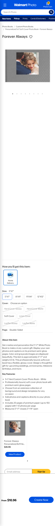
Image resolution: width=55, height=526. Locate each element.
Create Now (41, 499)
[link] (15, 437)
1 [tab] (12, 93)
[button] (31, 37)
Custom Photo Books (24, 26)
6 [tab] (33, 93)
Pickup (17, 18)
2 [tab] (16, 93)
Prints (25, 18)
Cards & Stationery (38, 18)
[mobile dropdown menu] (5, 5)
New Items (6, 19)
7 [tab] (37, 93)
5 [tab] (29, 93)
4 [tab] (24, 93)
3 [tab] (20, 93)
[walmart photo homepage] (25, 5)
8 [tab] (41, 93)
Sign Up (41, 471)
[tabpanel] (27, 66)
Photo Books (7, 26)
